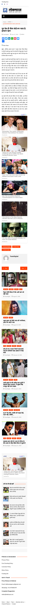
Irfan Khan (16, 246)
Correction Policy (6, 566)
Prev (6, 268)
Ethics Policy (5, 570)
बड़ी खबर (5, 289)
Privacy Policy (5, 560)
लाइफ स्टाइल (16, 410)
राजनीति (19, 346)
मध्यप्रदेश (11, 289)
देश (4, 346)
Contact (14, 604)
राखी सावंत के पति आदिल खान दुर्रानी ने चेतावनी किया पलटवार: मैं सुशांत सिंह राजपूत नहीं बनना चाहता (14, 384)
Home (3, 602)
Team (12, 602)
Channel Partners (6, 604)
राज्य (21, 289)
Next (23, 268)
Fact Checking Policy (7, 563)
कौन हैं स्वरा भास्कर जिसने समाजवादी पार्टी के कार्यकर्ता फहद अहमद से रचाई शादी (13, 350)
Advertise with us (20, 602)
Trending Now (5, 1)
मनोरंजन (22, 34)
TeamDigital (6, 34)
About (8, 602)
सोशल (15, 379)
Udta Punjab (7, 249)
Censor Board (7, 246)
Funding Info (5, 573)
